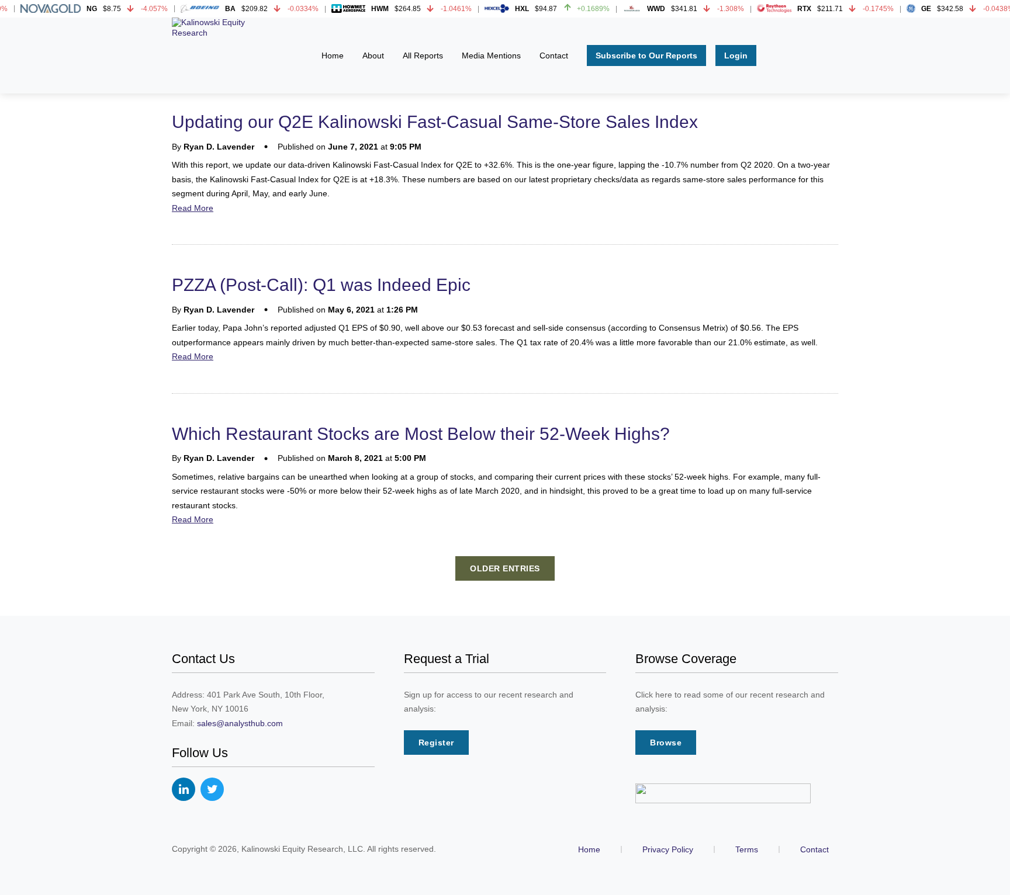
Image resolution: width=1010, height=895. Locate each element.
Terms (746, 849)
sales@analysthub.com (240, 723)
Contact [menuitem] (553, 55)
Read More (192, 208)
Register (436, 742)
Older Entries (505, 568)
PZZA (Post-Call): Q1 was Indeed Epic (321, 284)
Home (589, 849)
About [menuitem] (373, 55)
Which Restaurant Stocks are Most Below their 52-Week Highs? (421, 433)
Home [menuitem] (332, 55)
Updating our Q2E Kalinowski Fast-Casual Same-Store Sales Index (435, 121)
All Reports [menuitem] (423, 55)
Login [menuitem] (736, 55)
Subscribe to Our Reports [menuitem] (646, 55)
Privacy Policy (667, 849)
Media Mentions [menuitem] (491, 55)
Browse (666, 742)
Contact (814, 849)
